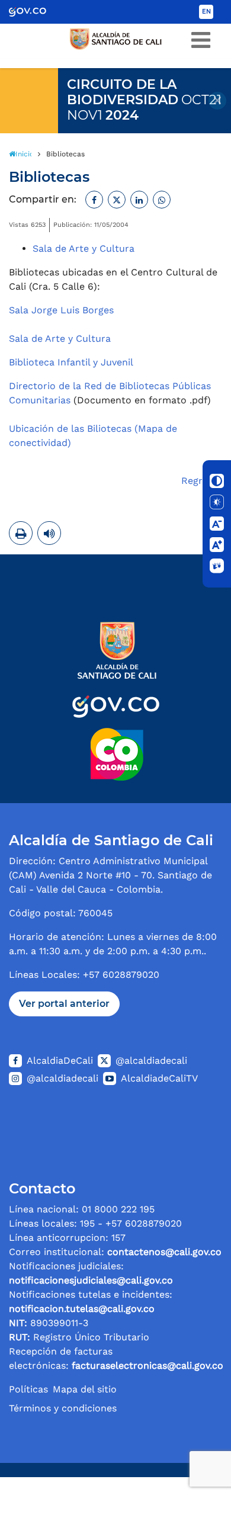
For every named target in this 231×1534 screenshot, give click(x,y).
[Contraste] (216, 481)
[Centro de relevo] (216, 566)
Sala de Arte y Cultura (83, 248)
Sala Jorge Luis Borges (61, 310)
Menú (200, 40)
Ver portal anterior (64, 1003)
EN (206, 11)
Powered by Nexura (188, 1471)
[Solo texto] (216, 502)
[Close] (217, 101)
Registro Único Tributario (79, 1337)
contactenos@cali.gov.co (164, 1251)
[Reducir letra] (216, 523)
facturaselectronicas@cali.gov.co (147, 1365)
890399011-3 (48, 1322)
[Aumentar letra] (216, 545)
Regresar (201, 480)
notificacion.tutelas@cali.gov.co (82, 1308)
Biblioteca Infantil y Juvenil (71, 362)
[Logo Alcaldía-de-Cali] (115, 700)
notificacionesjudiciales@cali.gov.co (91, 1280)
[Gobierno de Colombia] (36, 12)
